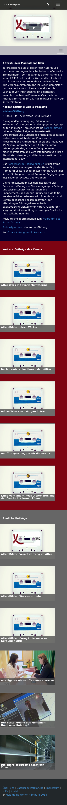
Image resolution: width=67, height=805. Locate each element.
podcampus (11, 4)
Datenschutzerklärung (29, 788)
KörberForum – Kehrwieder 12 (26, 164)
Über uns (8, 788)
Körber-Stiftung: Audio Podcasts (26, 232)
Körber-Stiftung (13, 111)
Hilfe (5, 791)
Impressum (52, 788)
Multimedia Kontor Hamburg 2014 (26, 794)
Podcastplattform (13, 227)
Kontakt (15, 791)
